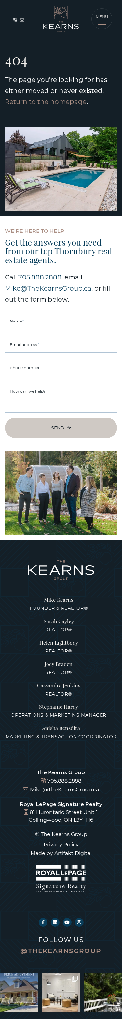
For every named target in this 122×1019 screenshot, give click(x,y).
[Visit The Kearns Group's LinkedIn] (55, 922)
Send (57, 428)
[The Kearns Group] (61, 19)
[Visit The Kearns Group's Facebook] (43, 922)
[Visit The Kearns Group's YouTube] (67, 922)
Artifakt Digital (73, 852)
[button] (101, 18)
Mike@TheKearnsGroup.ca (48, 288)
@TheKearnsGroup (60, 950)
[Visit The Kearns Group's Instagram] (79, 922)
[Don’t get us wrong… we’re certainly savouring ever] (61, 992)
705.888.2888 (39, 277)
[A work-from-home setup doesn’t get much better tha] (103, 992)
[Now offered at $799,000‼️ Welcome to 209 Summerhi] (19, 992)
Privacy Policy (61, 844)
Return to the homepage (46, 101)
